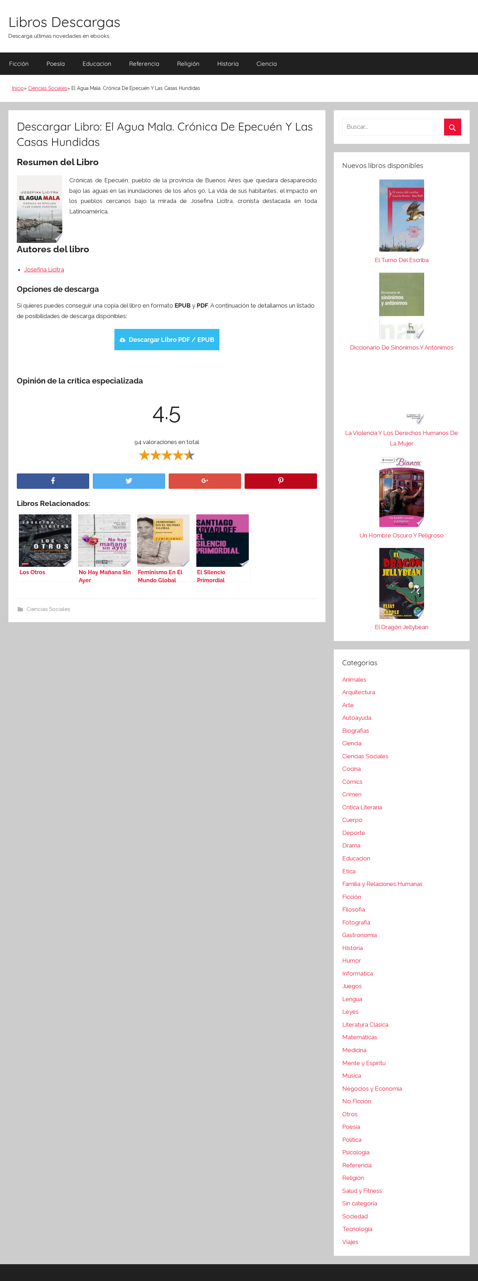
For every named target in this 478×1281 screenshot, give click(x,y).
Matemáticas (359, 1037)
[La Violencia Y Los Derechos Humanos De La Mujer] (401, 394)
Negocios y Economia (372, 1088)
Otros (350, 1114)
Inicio (18, 88)
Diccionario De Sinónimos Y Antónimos (402, 347)
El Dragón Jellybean (401, 627)
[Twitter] (129, 481)
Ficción (19, 63)
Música (351, 1075)
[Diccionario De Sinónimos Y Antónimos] (401, 308)
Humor (351, 960)
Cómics (352, 781)
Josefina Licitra (44, 269)
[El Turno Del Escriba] (401, 217)
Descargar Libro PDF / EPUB (171, 339)
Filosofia (353, 909)
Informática (357, 973)
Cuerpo (352, 819)
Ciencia (266, 63)
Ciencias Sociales (47, 88)
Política (351, 1139)
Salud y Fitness (362, 1190)
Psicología (356, 1152)
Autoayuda (356, 717)
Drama (351, 845)
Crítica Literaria (362, 807)
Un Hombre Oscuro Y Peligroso (401, 535)
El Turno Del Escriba (402, 259)
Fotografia (356, 922)
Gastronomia (359, 934)
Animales (354, 679)
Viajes (350, 1241)
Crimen (351, 794)
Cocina (351, 768)
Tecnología (357, 1228)
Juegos (352, 986)
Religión (188, 63)
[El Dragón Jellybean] (401, 585)
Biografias (355, 730)
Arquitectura (358, 692)
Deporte (353, 832)
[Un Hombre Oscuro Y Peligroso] (401, 493)
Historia (228, 63)
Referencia (144, 63)
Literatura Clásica (365, 1024)
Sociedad (355, 1216)
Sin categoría (359, 1203)
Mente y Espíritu (364, 1063)
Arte (348, 705)
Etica (349, 871)
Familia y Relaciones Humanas (382, 883)
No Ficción (356, 1101)
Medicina (354, 1050)
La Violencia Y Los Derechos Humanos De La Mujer (401, 438)
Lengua (352, 998)
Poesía (56, 63)
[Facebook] (53, 481)
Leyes (350, 1011)
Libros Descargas (64, 21)
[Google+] (205, 481)
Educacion (97, 63)
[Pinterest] (281, 481)
